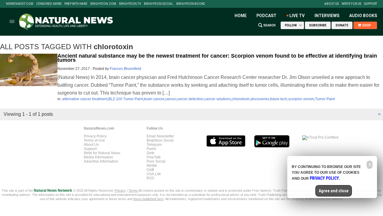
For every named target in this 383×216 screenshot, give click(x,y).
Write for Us (351, 3)
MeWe (152, 166)
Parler (151, 149)
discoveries (260, 99)
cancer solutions (217, 99)
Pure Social (156, 161)
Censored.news (48, 3)
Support (370, 3)
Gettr (150, 153)
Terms (133, 190)
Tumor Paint (325, 99)
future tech (278, 99)
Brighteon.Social (158, 3)
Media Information (98, 157)
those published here (148, 199)
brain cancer (154, 99)
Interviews (326, 15)
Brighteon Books (190, 3)
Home (241, 15)
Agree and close (334, 190)
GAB (150, 170)
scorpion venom (301, 99)
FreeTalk (154, 157)
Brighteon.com (103, 3)
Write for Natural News (102, 153)
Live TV (297, 15)
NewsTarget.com (19, 3)
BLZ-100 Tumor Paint (125, 99)
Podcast (266, 15)
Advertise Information (101, 161)
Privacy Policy (95, 136)
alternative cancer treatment (84, 99)
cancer (170, 99)
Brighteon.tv (130, 3)
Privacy (120, 190)
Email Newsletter (160, 136)
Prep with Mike (75, 3)
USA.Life (154, 174)
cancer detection (190, 99)
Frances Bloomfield (125, 69)
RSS (150, 178)
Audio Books (363, 15)
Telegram (154, 144)
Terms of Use (94, 140)
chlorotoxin (241, 99)
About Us (331, 3)
